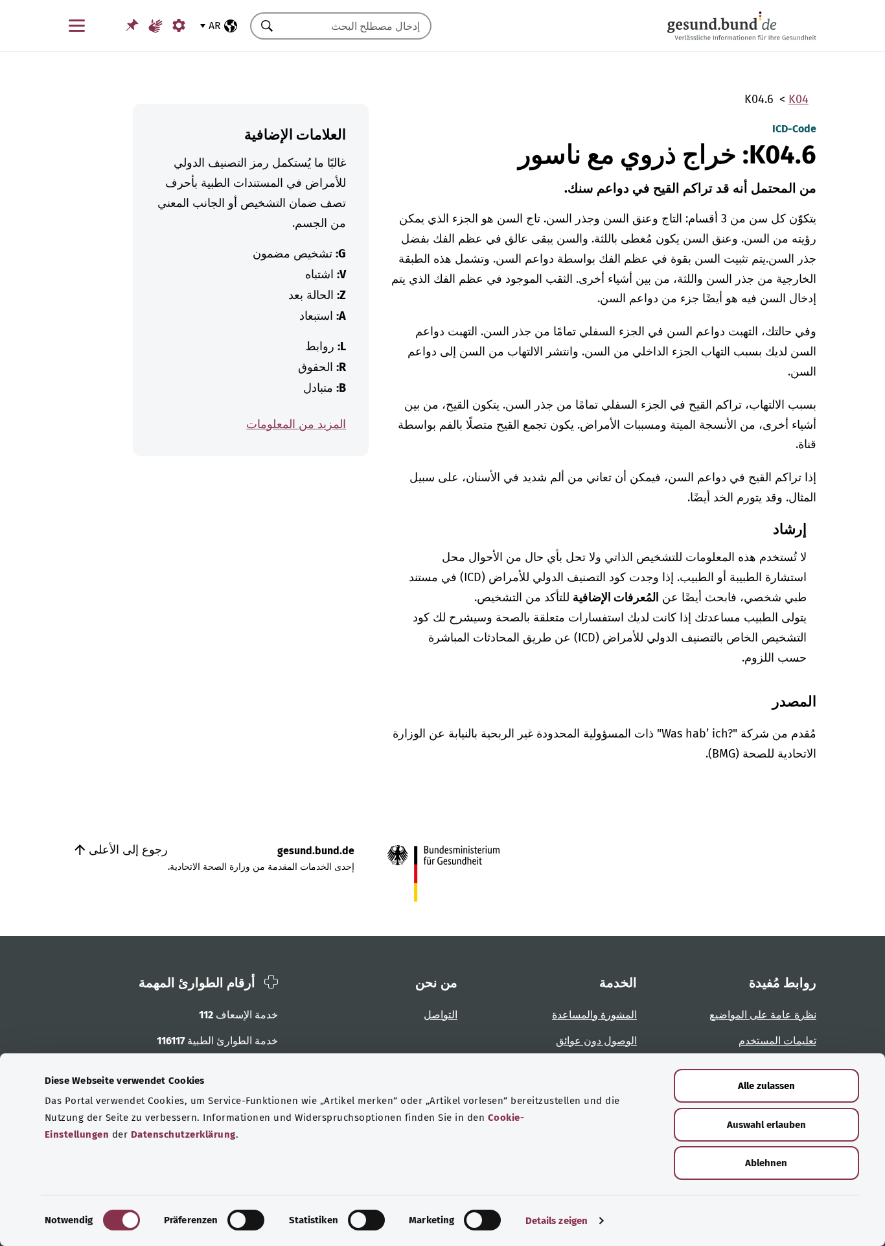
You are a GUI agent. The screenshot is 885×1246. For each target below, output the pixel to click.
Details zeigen (556, 1221)
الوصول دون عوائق (596, 1041)
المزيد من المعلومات (296, 424)
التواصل (440, 1015)
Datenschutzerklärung (183, 1134)
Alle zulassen (766, 1086)
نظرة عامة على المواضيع (762, 1015)
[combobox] (356, 26)
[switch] (245, 1220)
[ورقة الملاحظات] (132, 25)
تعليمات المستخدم (777, 1041)
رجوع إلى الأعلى (127, 850)
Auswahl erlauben (766, 1125)
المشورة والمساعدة (594, 1015)
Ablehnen (766, 1163)
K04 (798, 99)
